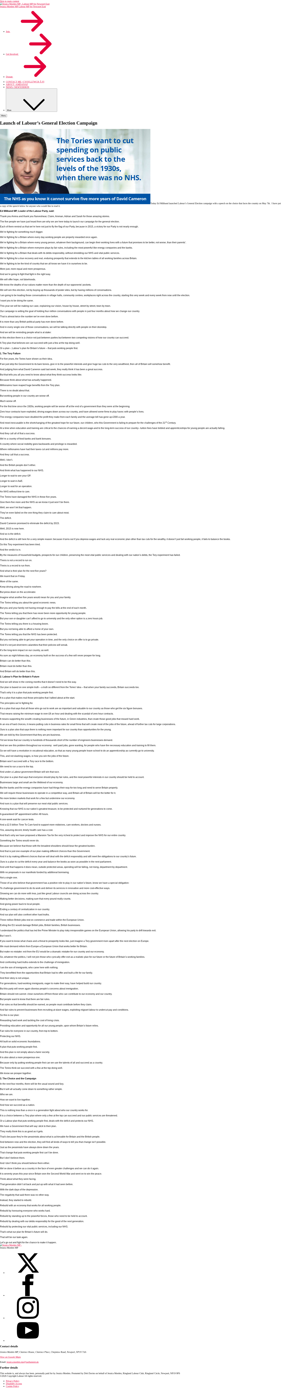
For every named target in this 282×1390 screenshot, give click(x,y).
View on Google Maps (10, 1357)
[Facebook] (28, 1295)
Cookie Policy (12, 1386)
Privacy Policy (12, 1381)
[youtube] (28, 1340)
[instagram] (28, 1318)
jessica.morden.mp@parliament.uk (23, 1362)
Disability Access (14, 1383)
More (9, 110)
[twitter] (28, 1272)
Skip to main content (9, 1)
